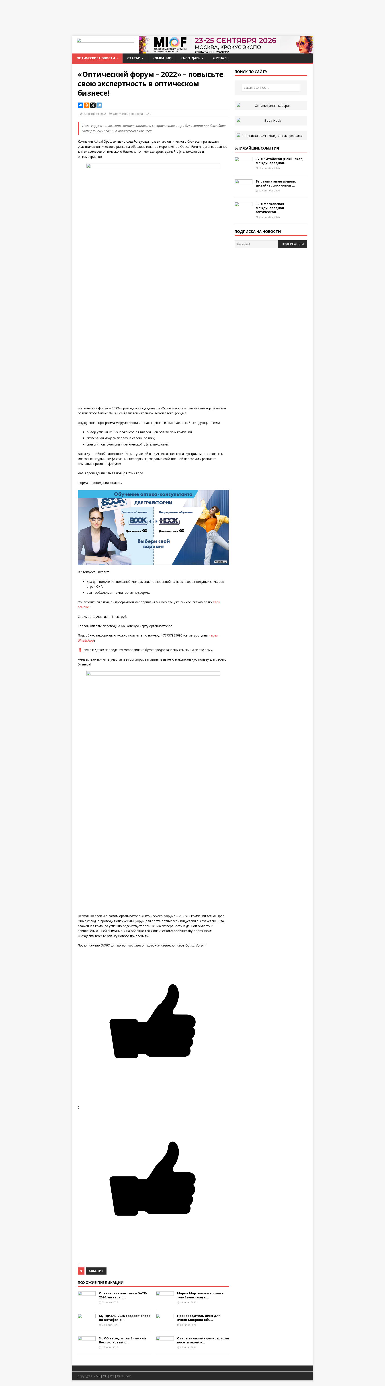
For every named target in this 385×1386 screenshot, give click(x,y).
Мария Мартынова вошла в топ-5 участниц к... (200, 1295)
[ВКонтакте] (80, 105)
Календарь (190, 58)
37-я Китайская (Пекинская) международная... (279, 161)
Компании (162, 58)
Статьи (133, 58)
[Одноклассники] (86, 105)
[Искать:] (271, 88)
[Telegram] (99, 105)
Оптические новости (96, 58)
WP (112, 1376)
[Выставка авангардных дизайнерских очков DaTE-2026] (243, 190)
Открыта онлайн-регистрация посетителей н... (203, 1340)
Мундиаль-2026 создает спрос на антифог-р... (124, 1318)
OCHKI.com (124, 1376)
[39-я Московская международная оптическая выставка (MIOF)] (243, 212)
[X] (93, 105)
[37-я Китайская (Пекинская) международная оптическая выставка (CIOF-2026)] (243, 167)
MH (105, 1376)
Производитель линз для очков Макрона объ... (198, 1318)
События (96, 1271)
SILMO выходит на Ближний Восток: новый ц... (122, 1340)
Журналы (221, 58)
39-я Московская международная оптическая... (270, 208)
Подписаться (293, 244)
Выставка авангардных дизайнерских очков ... (276, 183)
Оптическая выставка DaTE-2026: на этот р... (123, 1295)
